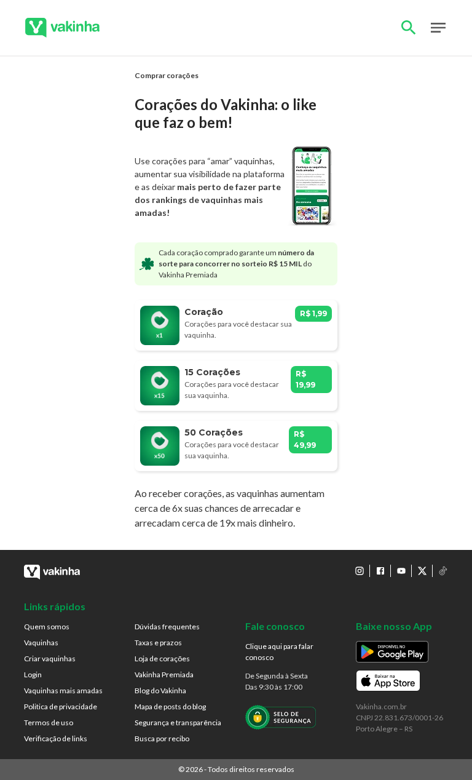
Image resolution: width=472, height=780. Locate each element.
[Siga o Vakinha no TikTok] (443, 571)
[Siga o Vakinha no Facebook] (380, 571)
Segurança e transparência (178, 722)
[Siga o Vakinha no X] (422, 571)
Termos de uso (48, 722)
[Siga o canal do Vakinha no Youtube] (401, 571)
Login (33, 674)
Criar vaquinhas (50, 658)
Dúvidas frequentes (167, 626)
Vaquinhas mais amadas (63, 690)
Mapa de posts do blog (170, 706)
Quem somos (46, 626)
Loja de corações (162, 658)
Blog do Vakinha (160, 690)
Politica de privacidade (60, 706)
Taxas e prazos (158, 642)
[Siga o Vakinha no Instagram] (359, 571)
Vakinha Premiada (164, 674)
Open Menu (438, 28)
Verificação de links (55, 738)
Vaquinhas (41, 642)
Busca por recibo (162, 738)
